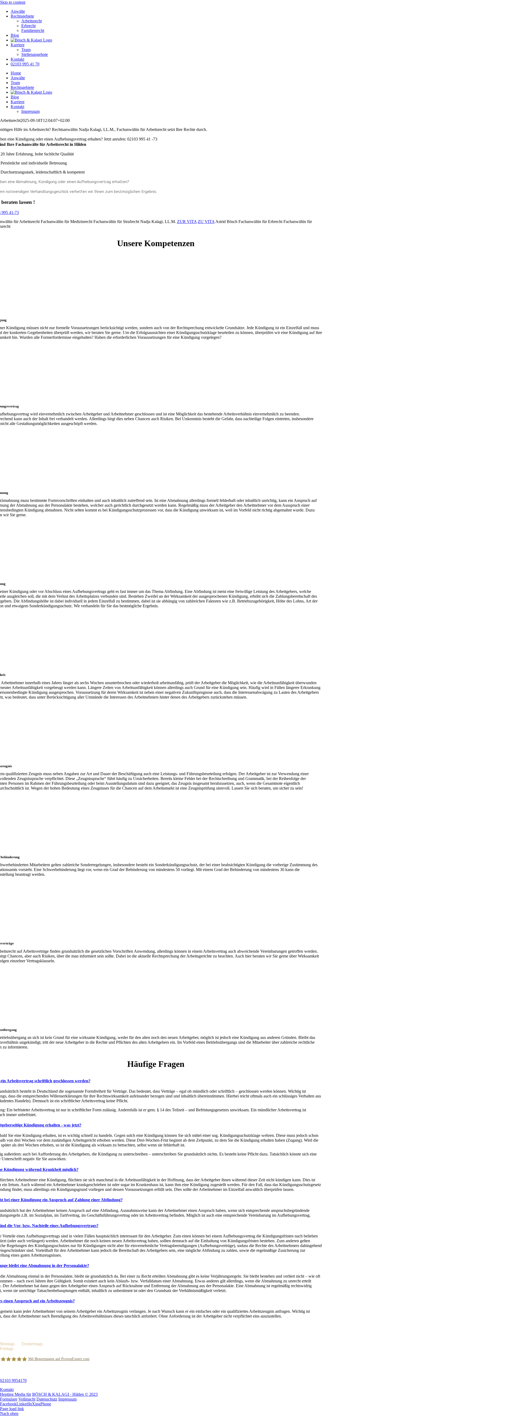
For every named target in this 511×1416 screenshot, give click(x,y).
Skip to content (12, 2)
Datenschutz (46, 1399)
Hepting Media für (15, 1394)
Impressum (67, 1399)
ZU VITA (206, 221)
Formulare (8, 1399)
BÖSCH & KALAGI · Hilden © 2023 (65, 1394)
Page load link (12, 1408)
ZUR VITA (187, 221)
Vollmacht (26, 1399)
